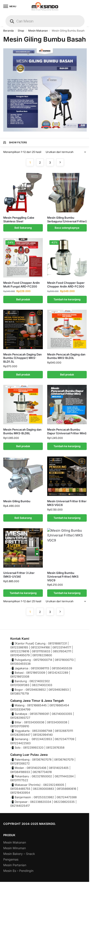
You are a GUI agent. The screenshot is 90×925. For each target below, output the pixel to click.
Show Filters (18, 142)
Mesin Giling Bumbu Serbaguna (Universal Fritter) (67, 219)
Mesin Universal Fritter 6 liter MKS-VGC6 (67, 503)
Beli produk (23, 299)
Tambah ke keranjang (67, 299)
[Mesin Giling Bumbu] (23, 476)
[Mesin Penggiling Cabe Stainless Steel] (23, 192)
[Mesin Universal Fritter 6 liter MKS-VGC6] (67, 476)
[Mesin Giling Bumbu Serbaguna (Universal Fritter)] (67, 192)
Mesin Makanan (38, 30)
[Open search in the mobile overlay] (45, 21)
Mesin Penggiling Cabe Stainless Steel (18, 219)
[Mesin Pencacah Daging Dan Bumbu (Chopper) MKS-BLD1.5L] (23, 329)
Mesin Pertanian (14, 865)
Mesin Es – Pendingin (18, 871)
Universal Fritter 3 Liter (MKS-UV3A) (19, 574)
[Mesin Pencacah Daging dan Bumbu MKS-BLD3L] (67, 329)
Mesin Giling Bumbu (16, 501)
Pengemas (10, 859)
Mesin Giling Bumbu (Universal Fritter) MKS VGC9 (62, 576)
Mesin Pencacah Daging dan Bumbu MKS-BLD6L (22, 431)
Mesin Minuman (14, 848)
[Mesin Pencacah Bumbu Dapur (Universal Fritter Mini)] (67, 404)
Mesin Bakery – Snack (19, 854)
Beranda (8, 30)
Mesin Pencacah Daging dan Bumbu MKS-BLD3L (66, 356)
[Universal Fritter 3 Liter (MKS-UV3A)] (23, 548)
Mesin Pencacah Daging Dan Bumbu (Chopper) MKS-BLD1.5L (22, 358)
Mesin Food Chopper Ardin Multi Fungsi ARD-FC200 (21, 284)
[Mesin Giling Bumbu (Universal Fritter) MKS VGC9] (67, 548)
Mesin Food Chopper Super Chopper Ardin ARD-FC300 (66, 284)
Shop (21, 30)
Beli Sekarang (23, 227)
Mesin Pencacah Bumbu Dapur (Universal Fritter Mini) (67, 431)
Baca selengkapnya (67, 227)
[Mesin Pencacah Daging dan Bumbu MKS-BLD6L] (23, 404)
